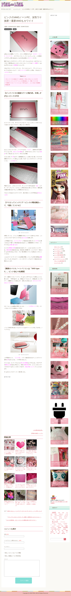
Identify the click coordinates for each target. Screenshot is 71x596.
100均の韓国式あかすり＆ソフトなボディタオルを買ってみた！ (58, 464)
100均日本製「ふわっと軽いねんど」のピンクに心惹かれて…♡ (59, 291)
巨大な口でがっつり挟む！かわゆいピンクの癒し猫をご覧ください (20, 469)
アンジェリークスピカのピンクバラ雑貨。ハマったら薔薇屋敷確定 (9, 452)
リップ (65, 524)
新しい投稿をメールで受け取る (13, 555)
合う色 (58, 526)
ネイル (53, 519)
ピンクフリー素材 (58, 257)
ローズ (53, 526)
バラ (63, 519)
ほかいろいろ (57, 247)
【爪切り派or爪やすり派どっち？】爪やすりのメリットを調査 (59, 332)
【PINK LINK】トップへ (37, 433)
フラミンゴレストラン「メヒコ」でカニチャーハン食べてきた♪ (59, 148)
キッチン (55, 516)
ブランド (53, 523)
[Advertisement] (15, 387)
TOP (7, 9)
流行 (62, 530)
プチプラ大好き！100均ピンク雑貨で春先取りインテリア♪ (9, 469)
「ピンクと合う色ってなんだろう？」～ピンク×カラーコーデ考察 (59, 112)
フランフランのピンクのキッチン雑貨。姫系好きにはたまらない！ (24, 517)
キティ (60, 516)
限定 (54, 533)
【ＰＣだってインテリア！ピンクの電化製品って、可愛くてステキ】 (21, 81)
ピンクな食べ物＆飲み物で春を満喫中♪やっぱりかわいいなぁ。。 (59, 355)
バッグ (58, 519)
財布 (63, 531)
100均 (54, 512)
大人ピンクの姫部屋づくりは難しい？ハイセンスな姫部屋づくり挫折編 (31, 503)
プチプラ (59, 523)
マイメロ (60, 524)
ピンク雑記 (57, 253)
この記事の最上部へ (38, 430)
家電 (15, 29)
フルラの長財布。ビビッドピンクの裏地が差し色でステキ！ (21, 520)
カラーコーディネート (27, 511)
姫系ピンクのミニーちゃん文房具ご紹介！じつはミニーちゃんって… (31, 469)
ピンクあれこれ (58, 251)
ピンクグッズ (8, 29)
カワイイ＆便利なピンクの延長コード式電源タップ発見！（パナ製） (59, 421)
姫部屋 (59, 527)
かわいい (12, 511)
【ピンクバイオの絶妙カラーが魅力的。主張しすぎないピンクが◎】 (21, 79)
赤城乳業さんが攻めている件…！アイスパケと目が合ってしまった (59, 484)
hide (24, 76)
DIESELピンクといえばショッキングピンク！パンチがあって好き (59, 312)
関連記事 (7, 84)
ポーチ (55, 524)
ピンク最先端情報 (58, 255)
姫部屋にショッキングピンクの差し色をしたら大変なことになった (31, 486)
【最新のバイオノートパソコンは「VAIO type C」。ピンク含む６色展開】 (23, 82)
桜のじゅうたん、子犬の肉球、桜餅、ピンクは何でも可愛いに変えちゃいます (20, 503)
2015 (59, 512)
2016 (63, 512)
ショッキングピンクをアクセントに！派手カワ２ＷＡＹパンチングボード (20, 486)
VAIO (8, 511)
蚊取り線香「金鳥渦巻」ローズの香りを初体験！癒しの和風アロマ (59, 72)
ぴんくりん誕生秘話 (59, 261)
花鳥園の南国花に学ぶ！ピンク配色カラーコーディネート (9, 503)
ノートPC (35, 511)
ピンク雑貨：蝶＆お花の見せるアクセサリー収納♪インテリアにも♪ (31, 452)
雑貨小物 (63, 533)
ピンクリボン (57, 263)
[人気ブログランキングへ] (54, 499)
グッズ (60, 518)
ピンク (40, 511)
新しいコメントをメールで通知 (13, 552)
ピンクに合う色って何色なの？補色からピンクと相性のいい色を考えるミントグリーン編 (59, 165)
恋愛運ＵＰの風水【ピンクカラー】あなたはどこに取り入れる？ (20, 452)
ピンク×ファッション (59, 259)
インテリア (18, 511)
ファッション (63, 521)
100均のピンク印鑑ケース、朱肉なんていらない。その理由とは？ (9, 486)
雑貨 (58, 533)
